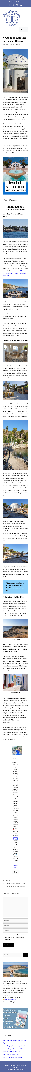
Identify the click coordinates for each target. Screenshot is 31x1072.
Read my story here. (10, 999)
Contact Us (19, 2)
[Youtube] (16, 872)
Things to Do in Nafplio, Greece (12, 1057)
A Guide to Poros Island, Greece (15, 886)
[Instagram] (17, 5)
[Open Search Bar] (21, 29)
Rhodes (7, 881)
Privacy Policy (20, 1069)
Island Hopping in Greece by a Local (14, 1046)
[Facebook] (9, 5)
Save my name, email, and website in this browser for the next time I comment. (16, 937)
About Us (11, 2)
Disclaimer (10, 1069)
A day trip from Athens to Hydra (12, 1054)
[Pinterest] (13, 5)
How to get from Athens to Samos (15, 883)
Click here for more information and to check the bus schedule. (15, 273)
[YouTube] (21, 5)
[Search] (25, 955)
